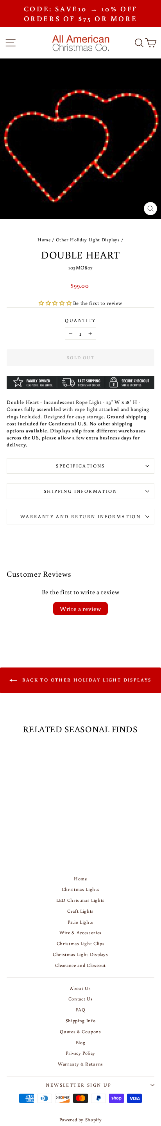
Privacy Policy (80, 1053)
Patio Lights (80, 922)
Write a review (80, 609)
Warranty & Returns (80, 1064)
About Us (80, 988)
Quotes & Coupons (80, 1031)
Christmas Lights (80, 889)
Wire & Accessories (80, 932)
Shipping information (80, 491)
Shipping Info (80, 1020)
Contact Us (80, 999)
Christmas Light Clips (81, 943)
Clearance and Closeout (80, 965)
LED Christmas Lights (80, 900)
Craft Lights (80, 911)
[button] (56, 303)
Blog (81, 1042)
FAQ (81, 1010)
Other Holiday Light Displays (88, 240)
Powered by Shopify (80, 1119)
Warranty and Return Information (80, 516)
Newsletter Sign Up (78, 1085)
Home (44, 240)
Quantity (80, 320)
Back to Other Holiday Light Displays (86, 680)
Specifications (80, 466)
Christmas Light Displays (80, 954)
